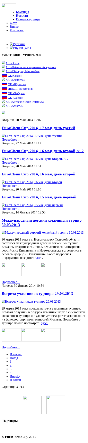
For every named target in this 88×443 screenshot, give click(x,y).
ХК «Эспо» (12, 63)
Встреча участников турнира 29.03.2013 (37, 293)
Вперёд (15, 376)
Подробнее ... (11, 139)
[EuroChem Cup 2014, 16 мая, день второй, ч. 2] (35, 159)
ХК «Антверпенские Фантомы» (25, 101)
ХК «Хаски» (15, 97)
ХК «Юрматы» (17, 84)
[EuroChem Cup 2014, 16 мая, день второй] (32, 182)
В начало (16, 354)
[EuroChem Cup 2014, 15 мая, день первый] (32, 205)
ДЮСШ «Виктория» (20, 88)
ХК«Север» (15, 75)
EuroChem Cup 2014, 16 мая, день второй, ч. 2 (43, 151)
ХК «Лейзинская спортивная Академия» (31, 67)
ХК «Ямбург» (16, 93)
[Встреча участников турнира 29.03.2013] (31, 301)
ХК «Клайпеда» (15, 79)
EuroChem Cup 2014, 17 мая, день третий (38, 128)
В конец (15, 380)
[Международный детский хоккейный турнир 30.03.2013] (43, 232)
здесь (38, 257)
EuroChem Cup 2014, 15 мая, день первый (39, 197)
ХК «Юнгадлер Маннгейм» (22, 71)
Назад (14, 358)
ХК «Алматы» (14, 105)
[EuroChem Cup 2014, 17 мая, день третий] (32, 136)
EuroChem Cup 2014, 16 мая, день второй (38, 174)
